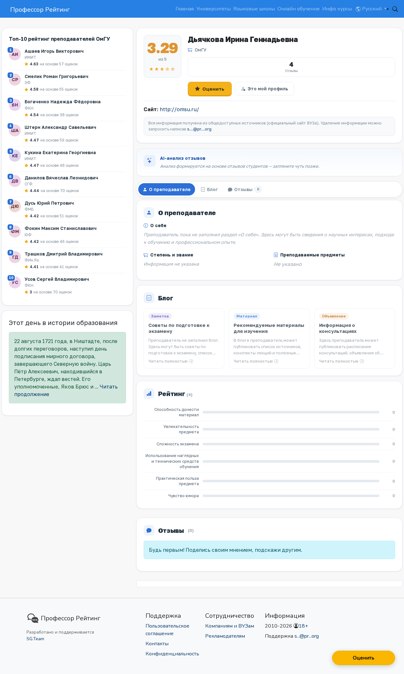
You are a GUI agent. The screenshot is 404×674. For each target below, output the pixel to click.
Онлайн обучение (298, 8)
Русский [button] (372, 8)
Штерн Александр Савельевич (60, 127)
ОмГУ (200, 49)
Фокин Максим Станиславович (61, 228)
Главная (184, 8)
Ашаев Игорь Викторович (54, 51)
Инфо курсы (337, 8)
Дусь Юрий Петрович (49, 203)
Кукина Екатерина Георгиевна (60, 152)
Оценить (213, 89)
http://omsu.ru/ (179, 109)
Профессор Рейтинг (40, 9)
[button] (395, 9)
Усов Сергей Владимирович (57, 279)
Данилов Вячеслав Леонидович (61, 177)
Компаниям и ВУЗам (229, 626)
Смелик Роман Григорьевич (56, 76)
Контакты (157, 643)
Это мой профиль (267, 88)
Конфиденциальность (172, 653)
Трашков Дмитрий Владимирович (64, 253)
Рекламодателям (225, 636)
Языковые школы (254, 8)
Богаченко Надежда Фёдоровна (63, 101)
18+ (303, 626)
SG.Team (35, 639)
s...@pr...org (199, 129)
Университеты (213, 8)
